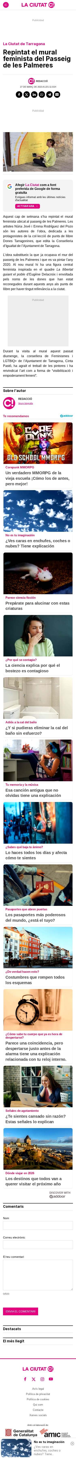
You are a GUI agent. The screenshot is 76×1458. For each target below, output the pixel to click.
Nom (6, 1218)
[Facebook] (19, 94)
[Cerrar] (72, 1444)
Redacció (42, 81)
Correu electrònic (14, 1237)
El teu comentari (13, 1256)
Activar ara (25, 206)
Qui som (38, 1404)
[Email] (57, 94)
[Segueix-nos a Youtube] (51, 1379)
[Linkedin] (34, 94)
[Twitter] (27, 94)
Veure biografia (25, 403)
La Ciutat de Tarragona (24, 44)
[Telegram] (49, 94)
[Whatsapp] (42, 94)
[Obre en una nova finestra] (21, 1433)
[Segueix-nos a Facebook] (25, 1379)
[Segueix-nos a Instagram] (42, 1379)
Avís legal (38, 1388)
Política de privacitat (38, 1394)
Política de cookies (38, 1399)
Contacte (38, 1409)
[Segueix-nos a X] (34, 1379)
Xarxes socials (38, 1415)
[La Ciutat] (38, 5)
